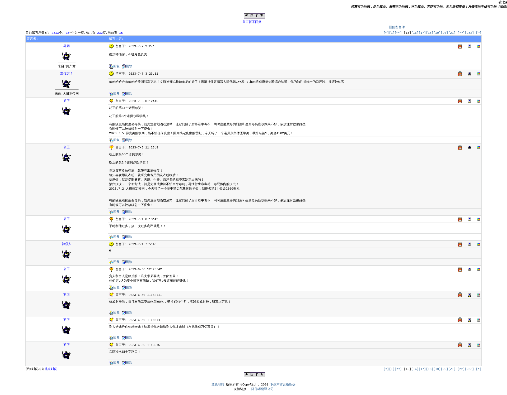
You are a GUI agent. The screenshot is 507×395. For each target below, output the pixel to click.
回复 (116, 66)
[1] (392, 33)
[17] (422, 33)
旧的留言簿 (397, 27)
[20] (444, 33)
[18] (429, 33)
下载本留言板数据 (282, 385)
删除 (129, 66)
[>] (478, 33)
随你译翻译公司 (262, 389)
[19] (437, 33)
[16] (415, 33)
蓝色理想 (218, 385)
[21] (452, 33)
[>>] (461, 33)
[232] (469, 33)
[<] (386, 33)
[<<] (398, 33)
